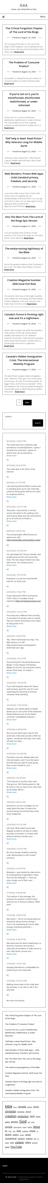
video (28, 1142)
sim (35, 1139)
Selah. (24, 5)
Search (8, 416)
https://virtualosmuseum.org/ (28, 601)
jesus (36, 1127)
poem (8, 1134)
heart (24, 1127)
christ (36, 1106)
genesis (14, 1121)
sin (38, 1139)
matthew (25, 1131)
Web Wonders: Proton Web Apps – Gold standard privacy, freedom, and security (24, 177)
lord (14, 1131)
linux (10, 1131)
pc (37, 1131)
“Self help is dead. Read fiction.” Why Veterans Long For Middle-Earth (24, 142)
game (7, 1122)
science (29, 1138)
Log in (4, 1165)
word (7, 1147)
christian (10, 1111)
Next (27, 402)
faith (32, 1116)
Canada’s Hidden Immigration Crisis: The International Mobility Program (24, 360)
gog (29, 1122)
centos (29, 1107)
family (38, 1116)
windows (34, 1143)
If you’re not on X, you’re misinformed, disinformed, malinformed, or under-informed (21, 1032)
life (6, 1131)
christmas (20, 1112)
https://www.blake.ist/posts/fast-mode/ (23, 540)
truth (12, 1142)
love (19, 1130)
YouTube (16, 1146)
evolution (23, 1116)
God (23, 1121)
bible (8, 1106)
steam (7, 1143)
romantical (11, 1138)
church (28, 1111)
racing (28, 1134)
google (8, 1126)
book (15, 1107)
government (18, 1127)
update (19, 1142)
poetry (16, 1134)
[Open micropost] (7, 460)
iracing (29, 1127)
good (32, 1122)
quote (22, 1135)
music (32, 1130)
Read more (19, 52)
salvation (21, 1138)
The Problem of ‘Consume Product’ (20, 1024)
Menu (43, 16)
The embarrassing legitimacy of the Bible (22, 1067)
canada (22, 1106)
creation (10, 1116)
